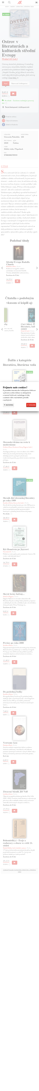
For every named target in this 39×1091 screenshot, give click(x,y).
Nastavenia (9, 405)
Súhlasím (32, 405)
